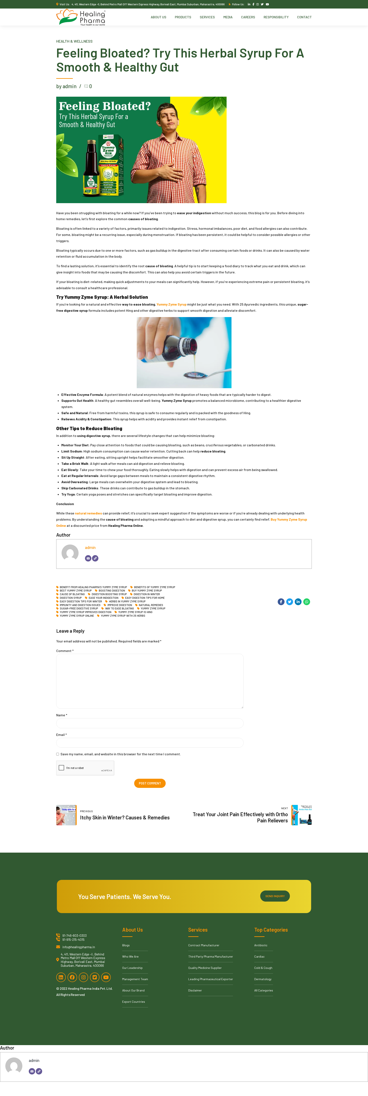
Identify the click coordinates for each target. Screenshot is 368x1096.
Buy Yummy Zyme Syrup (147, 590)
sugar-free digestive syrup (79, 608)
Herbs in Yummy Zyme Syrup (127, 601)
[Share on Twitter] (289, 601)
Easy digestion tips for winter (81, 601)
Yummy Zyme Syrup (153, 608)
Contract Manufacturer (203, 945)
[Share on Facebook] (281, 601)
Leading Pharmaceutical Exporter (210, 979)
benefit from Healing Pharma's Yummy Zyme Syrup (93, 587)
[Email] (88, 558)
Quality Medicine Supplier (205, 968)
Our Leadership (132, 968)
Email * (61, 735)
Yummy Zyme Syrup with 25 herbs (123, 615)
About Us (158, 17)
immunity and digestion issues (80, 605)
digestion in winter (147, 594)
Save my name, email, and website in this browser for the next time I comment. (120, 754)
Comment (65, 651)
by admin (66, 86)
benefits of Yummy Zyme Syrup (154, 587)
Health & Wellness (74, 41)
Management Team (135, 979)
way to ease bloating (119, 608)
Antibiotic (260, 945)
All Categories (263, 990)
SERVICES (207, 17)
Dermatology (263, 979)
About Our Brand (133, 990)
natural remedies (151, 605)
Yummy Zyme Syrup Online (77, 615)
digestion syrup (71, 597)
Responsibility (276, 17)
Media (228, 17)
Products (183, 17)
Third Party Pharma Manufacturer (210, 956)
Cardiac (259, 956)
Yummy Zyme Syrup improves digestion (85, 612)
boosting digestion (112, 590)
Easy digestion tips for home (145, 597)
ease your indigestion (103, 597)
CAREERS (248, 17)
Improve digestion (120, 605)
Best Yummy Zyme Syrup (76, 590)
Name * (61, 715)
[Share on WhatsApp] (306, 601)
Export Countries (133, 1001)
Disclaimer (195, 990)
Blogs (126, 945)
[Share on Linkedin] (298, 601)
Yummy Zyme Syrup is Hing (135, 612)
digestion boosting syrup (109, 594)
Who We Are (130, 956)
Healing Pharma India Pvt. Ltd (90, 988)
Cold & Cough (263, 968)
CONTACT (304, 17)
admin (90, 547)
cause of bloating (72, 594)
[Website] (95, 558)
